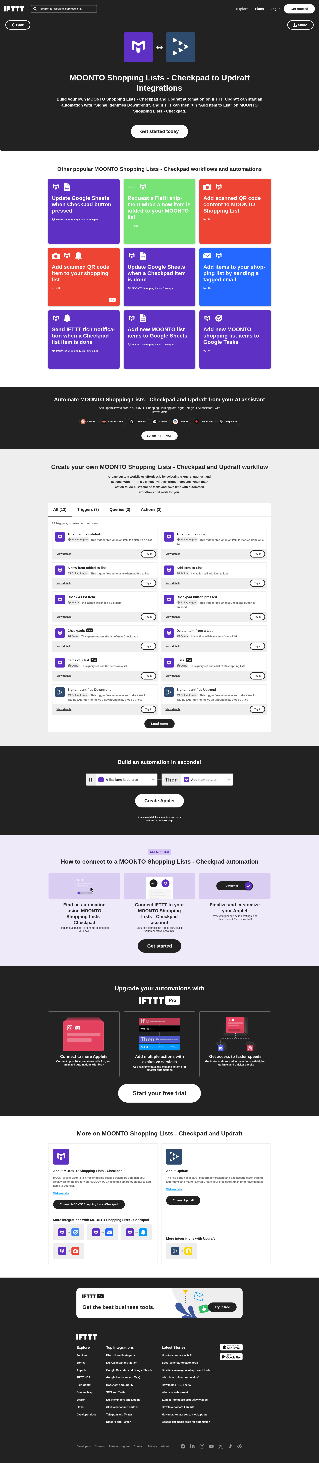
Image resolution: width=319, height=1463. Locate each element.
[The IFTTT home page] (14, 9)
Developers (83, 1446)
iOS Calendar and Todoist (122, 1407)
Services (81, 1355)
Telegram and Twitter (119, 1414)
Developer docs (86, 1414)
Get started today (159, 131)
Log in (275, 8)
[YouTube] (211, 1446)
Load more (159, 724)
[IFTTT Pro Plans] (89, 630)
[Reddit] (240, 1446)
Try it (148, 554)
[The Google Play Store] (231, 1357)
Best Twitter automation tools (180, 1362)
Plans (259, 8)
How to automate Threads (178, 1407)
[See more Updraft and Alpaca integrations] (181, 1251)
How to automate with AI (177, 1355)
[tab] (60, 510)
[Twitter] (221, 1446)
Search (80, 1399)
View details (63, 553)
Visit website (61, 1193)
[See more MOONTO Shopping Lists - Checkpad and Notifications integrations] (136, 1232)
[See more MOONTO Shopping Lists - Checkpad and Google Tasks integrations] (68, 1232)
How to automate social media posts (184, 1414)
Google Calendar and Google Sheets (129, 1370)
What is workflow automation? (181, 1377)
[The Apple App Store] (231, 1347)
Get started (299, 9)
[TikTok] (230, 1446)
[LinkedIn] (192, 1446)
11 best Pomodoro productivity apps (185, 1399)
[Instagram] (202, 1446)
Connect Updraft (183, 1200)
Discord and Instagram (120, 1355)
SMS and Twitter (116, 1392)
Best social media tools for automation (186, 1421)
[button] (159, 946)
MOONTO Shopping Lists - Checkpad (139, 77)
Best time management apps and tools (186, 1370)
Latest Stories (174, 1347)
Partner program (119, 1446)
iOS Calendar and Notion (121, 1362)
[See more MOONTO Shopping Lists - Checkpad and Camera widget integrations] (68, 1251)
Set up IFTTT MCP (159, 435)
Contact (139, 1446)
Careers (100, 1446)
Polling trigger (79, 539)
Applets (81, 1370)
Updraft (235, 77)
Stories (80, 1362)
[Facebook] (183, 1446)
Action (184, 573)
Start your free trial (159, 1093)
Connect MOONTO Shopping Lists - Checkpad (89, 1204)
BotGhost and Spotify (119, 1384)
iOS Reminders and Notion (123, 1399)
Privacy (152, 1446)
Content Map (84, 1392)
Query (74, 636)
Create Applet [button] (159, 800)
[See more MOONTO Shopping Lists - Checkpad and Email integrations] (102, 1232)
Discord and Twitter (118, 1421)
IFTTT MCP (83, 1377)
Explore (242, 8)
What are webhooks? (175, 1392)
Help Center (83, 1384)
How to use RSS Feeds (176, 1384)
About (165, 1446)
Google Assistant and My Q (123, 1377)
